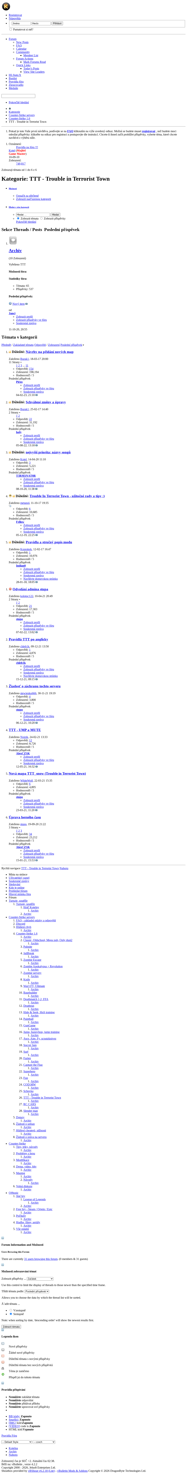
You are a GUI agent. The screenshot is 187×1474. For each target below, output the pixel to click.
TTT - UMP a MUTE (25, 730)
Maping (20, 1173)
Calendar (21, 48)
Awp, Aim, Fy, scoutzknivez (39, 1038)
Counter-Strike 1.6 (19, 118)
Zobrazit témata (29, 218)
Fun (25, 1077)
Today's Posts (31, 68)
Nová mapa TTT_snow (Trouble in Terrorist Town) (47, 773)
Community (23, 52)
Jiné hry (20, 1196)
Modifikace (22, 1160)
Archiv (15, 250)
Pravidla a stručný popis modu (49, 542)
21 (30, 605)
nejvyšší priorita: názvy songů (48, 452)
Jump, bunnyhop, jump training (41, 1032)
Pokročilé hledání (19, 102)
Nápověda (15, 18)
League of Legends (34, 1199)
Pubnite (27, 946)
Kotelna (13, 1448)
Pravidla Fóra (9, 1435)
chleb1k (24, 646)
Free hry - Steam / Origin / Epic (34, 1209)
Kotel (12, 150)
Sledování (14, 884)
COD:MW (29, 1084)
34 (30, 834)
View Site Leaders (34, 71)
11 (27, 365)
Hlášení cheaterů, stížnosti (31, 1130)
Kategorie (14, 111)
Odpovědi (40, 344)
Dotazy (20, 1117)
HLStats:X (15, 75)
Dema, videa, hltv (26, 1166)
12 (30, 740)
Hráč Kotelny (31, 907)
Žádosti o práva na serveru (31, 1137)
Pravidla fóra (16, 81)
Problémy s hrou (25, 1153)
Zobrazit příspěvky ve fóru (31, 319)
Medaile (13, 88)
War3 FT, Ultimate (34, 986)
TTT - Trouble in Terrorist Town (42, 1097)
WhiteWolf (26, 780)
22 (30, 419)
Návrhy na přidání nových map (50, 352)
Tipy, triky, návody (27, 1146)
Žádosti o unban (25, 1123)
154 (31, 368)
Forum (12, 38)
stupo (23, 824)
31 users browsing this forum (41, 1259)
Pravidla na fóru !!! (27, 147)
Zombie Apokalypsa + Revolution (43, 966)
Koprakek (26, 549)
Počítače (21, 1215)
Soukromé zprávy (19, 881)
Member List (30, 55)
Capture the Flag (33, 1064)
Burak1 (24, 358)
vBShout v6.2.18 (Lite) (41, 1470)
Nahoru (64, 868)
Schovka (28, 1091)
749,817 (21, 163)
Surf (25, 1051)
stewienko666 (28, 693)
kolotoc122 (26, 596)
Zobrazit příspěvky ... (13, 1278)
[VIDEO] (14, 1426)
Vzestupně (19, 1310)
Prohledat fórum (18, 890)
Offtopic (13, 1192)
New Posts (22, 42)
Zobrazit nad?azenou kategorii (33, 199)
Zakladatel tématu (23, 344)
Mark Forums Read (34, 61)
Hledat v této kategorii (19, 207)
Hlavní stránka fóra (20, 894)
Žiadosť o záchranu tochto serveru (35, 686)
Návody (28, 1179)
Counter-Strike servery (22, 115)
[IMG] (12, 1422)
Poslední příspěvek (71, 344)
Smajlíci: (14, 1419)
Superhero (29, 1071)
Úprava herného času (25, 817)
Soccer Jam (30, 1045)
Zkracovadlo (16, 84)
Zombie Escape (32, 959)
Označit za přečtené (27, 195)
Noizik (24, 737)
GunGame (29, 1025)
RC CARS (29, 1104)
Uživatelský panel (19, 877)
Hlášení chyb (23, 927)
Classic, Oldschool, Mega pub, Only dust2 (47, 940)
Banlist (13, 78)
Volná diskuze (24, 1186)
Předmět (6, 344)
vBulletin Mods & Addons (72, 1470)
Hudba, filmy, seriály (28, 1222)
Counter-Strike (17, 1143)
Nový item (18, 303)
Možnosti (13, 188)
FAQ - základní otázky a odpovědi (36, 920)
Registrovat (15, 15)
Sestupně (18, 1314)
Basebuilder (30, 992)
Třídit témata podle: (12, 1291)
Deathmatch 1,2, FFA (35, 999)
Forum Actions (24, 58)
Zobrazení (54, 344)
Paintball (28, 1018)
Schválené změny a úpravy (46, 402)
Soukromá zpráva (26, 323)
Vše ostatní (22, 1228)
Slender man (30, 1110)
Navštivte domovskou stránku (40, 578)
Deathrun (28, 1005)
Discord (20, 923)
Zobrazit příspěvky (54, 218)
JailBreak (28, 953)
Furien (27, 1058)
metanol (24, 502)
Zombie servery (32, 972)
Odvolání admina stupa (30, 589)
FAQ (19, 45)
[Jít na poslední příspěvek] (36, 395)
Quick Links (23, 65)
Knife (26, 979)
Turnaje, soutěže (18, 900)
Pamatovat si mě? (22, 29)
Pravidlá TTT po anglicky (28, 639)
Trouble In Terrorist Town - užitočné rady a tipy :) (67, 496)
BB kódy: (14, 1416)
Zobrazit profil (24, 316)
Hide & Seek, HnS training (39, 1012)
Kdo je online (16, 887)
